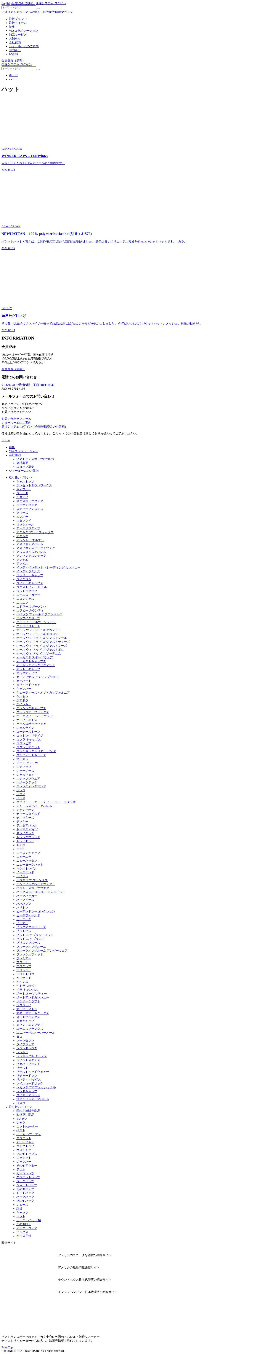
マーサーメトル (26, 1009)
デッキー (22, 821)
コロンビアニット (28, 747)
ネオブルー (23, 489)
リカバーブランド (28, 1063)
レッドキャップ (26, 1091)
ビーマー (22, 923)
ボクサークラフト (28, 1001)
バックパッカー (26, 895)
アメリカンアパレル (29, 544)
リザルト (22, 1067)
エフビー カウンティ (30, 610)
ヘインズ (22, 981)
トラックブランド (28, 837)
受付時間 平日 (27, 384)
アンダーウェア (26, 1228)
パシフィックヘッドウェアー (35, 884)
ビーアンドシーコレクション (35, 911)
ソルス (20, 798)
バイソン (22, 876)
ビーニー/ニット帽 (28, 1220)
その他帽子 (23, 1224)
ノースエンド (25, 872)
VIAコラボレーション (23, 30)
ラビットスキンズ (28, 1060)
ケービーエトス (26, 719)
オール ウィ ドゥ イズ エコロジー (38, 633)
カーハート (23, 680)
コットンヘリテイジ (29, 735)
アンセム (22, 559)
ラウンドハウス (26, 1048)
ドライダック (25, 833)
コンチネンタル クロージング (36, 751)
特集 (12, 26)
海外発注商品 (25, 1114)
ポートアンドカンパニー (32, 997)
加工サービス (18, 34)
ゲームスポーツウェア (31, 723)
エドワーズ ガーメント (31, 606)
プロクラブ (23, 966)
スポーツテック (26, 782)
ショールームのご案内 (24, 46)
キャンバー (23, 688)
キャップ (22, 1212)
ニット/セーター (27, 1126)
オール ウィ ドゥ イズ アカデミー (38, 630)
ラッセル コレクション (31, 1056)
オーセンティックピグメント (35, 665)
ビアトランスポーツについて (35, 459)
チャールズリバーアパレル (34, 805)
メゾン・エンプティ (29, 1024)
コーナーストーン (28, 731)
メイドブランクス (28, 1017)
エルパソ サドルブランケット (36, 622)
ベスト (20, 1130)
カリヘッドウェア (28, 684)
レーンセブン (25, 1040)
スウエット (23, 1138)
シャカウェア (25, 774)
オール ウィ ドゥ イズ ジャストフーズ (41, 645)
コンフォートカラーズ (31, 755)
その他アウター (26, 1165)
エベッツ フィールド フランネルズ (39, 614)
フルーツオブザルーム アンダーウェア (42, 950)
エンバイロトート (28, 626)
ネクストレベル (26, 868)
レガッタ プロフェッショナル (36, 1087)
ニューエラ (23, 856)
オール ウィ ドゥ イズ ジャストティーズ (43, 641)
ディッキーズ (25, 817)
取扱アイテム (18, 22)
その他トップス (26, 1153)
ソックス (22, 1232)
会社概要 (22, 462)
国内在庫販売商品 (28, 1110)
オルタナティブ (26, 673)
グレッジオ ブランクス (32, 712)
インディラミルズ (28, 571)
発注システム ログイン (51, 3)
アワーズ (22, 512)
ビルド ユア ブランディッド (35, 934)
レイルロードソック (29, 1083)
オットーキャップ (28, 669)
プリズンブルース (28, 942)
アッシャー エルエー (30, 540)
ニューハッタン (26, 860)
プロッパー (23, 970)
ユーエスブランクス (29, 1028)
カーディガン (25, 1142)
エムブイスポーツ (28, 618)
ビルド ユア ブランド (30, 938)
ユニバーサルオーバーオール (35, 1032)
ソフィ (20, 794)
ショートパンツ (26, 1185)
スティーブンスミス (29, 508)
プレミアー (23, 958)
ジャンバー (23, 1161)
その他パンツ (25, 1189)
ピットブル (23, 931)
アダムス (22, 536)
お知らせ (15, 38)
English (5, 3)
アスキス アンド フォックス (35, 532)
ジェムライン (25, 727)
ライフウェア (25, 1044)
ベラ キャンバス (27, 989)
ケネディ (22, 497)
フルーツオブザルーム (31, 946)
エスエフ (22, 602)
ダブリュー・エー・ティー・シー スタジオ (46, 802)
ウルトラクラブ (26, 590)
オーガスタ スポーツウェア (34, 657)
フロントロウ (25, 974)
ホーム (13, 75)
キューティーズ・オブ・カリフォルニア (43, 692)
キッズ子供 (23, 1235)
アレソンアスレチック (31, 555)
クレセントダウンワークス (34, 485)
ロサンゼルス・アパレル (32, 1099)
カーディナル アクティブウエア (37, 676)
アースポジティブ (28, 528)
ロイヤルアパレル (28, 1095)
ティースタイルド (28, 813)
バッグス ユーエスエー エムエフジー (40, 891)
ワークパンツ (25, 1181)
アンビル (22, 563)
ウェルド (22, 493)
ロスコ (20, 1103)
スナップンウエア (28, 778)
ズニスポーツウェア (29, 501)
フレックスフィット (29, 954)
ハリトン (22, 907)
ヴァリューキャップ (29, 575)
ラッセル (22, 1052)
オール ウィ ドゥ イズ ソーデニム (38, 653)
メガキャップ (25, 1020)
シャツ (20, 1122)
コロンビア (23, 743)
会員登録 (23, 3)
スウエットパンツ (28, 1177)
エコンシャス (25, 598)
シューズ (22, 1204)
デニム (20, 1169)
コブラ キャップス (28, 739)
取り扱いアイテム (21, 1106)
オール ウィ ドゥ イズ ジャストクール (41, 637)
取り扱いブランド (21, 477)
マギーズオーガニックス (32, 1013)
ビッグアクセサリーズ (31, 927)
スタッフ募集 (25, 466)
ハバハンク (23, 903)
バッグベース (25, 899)
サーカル (22, 759)
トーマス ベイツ (27, 829)
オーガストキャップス (31, 661)
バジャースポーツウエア (32, 888)
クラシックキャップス (31, 708)
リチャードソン (26, 1075)
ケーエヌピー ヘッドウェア (34, 716)
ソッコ (20, 790)
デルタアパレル (26, 825)
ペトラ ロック (25, 985)
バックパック (25, 1196)
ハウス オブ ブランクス (32, 880)
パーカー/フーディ (28, 1134)
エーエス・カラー (28, 594)
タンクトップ (25, 1146)
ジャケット (23, 1157)
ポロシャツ (23, 1149)
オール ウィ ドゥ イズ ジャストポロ (40, 649)
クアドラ (22, 700)
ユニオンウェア (26, 504)
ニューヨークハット (29, 864)
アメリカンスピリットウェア (35, 547)
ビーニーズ (23, 919)
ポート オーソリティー (31, 993)
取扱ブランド (18, 18)
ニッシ (20, 848)
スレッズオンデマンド (31, 786)
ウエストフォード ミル (31, 587)
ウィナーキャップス (29, 583)
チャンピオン (25, 809)
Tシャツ (21, 1118)
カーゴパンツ (25, 1173)
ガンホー (22, 516)
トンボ (20, 845)
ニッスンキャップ (28, 852)
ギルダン (22, 696)
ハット (20, 1216)
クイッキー (23, 704)
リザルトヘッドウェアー (32, 1071)
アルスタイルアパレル (31, 551)
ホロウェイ (23, 1005)
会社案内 (15, 42)
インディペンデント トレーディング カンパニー (48, 567)
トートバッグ (25, 1192)
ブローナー (23, 962)
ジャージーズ (25, 770)
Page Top (7, 1347)
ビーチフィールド (28, 915)
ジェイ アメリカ (27, 762)
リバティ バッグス (28, 1079)
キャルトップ (25, 481)
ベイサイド (23, 977)
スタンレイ (23, 520)
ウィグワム (23, 579)
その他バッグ (25, 1200)
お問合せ (15, 50)
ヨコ (19, 1036)
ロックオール (25, 524)
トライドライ (25, 841)
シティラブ (23, 766)
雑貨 (19, 1208)
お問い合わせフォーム (16, 418)
